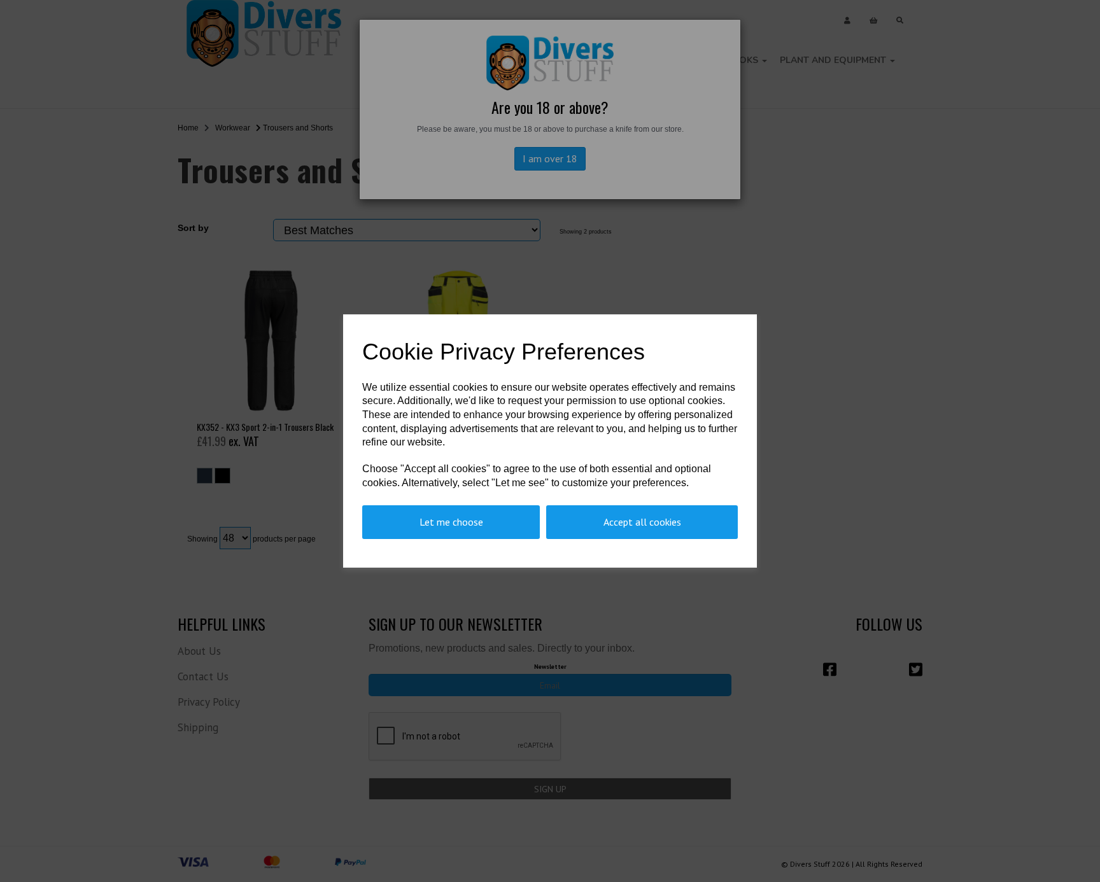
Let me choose (451, 521)
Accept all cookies (642, 521)
